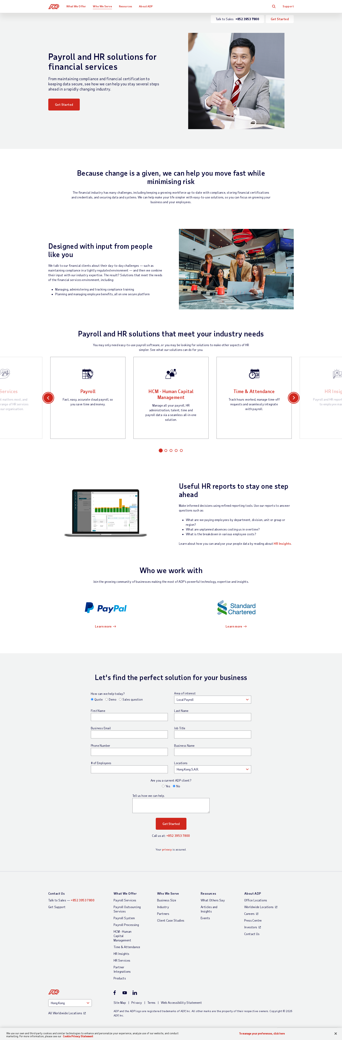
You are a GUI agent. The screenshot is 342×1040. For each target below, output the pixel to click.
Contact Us (56, 893)
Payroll (88, 391)
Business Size (166, 900)
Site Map (120, 1002)
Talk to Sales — (71, 900)
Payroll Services (125, 900)
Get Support (57, 907)
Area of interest (185, 693)
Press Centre (253, 920)
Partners (163, 913)
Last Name (181, 710)
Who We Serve (102, 6)
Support (288, 6)
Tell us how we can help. (148, 795)
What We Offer (76, 6)
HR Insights (282, 543)
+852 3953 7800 (178, 835)
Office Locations (255, 900)
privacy (167, 849)
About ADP (146, 6)
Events (205, 918)
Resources (125, 6)
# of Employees (101, 763)
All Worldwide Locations (65, 1013)
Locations (181, 763)
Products (120, 978)
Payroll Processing (126, 925)
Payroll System (124, 918)
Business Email (101, 728)
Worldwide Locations (259, 907)
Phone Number (100, 745)
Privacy (136, 1002)
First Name (98, 710)
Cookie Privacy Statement (78, 1036)
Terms (151, 1002)
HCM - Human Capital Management (171, 394)
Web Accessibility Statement (181, 1002)
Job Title (179, 728)
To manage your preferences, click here (262, 1033)
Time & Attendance (254, 391)
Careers (249, 913)
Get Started (280, 19)
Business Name (184, 745)
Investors (250, 927)
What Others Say (213, 900)
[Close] (335, 1033)
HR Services (122, 960)
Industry (163, 907)
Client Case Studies (170, 920)
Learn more (103, 626)
